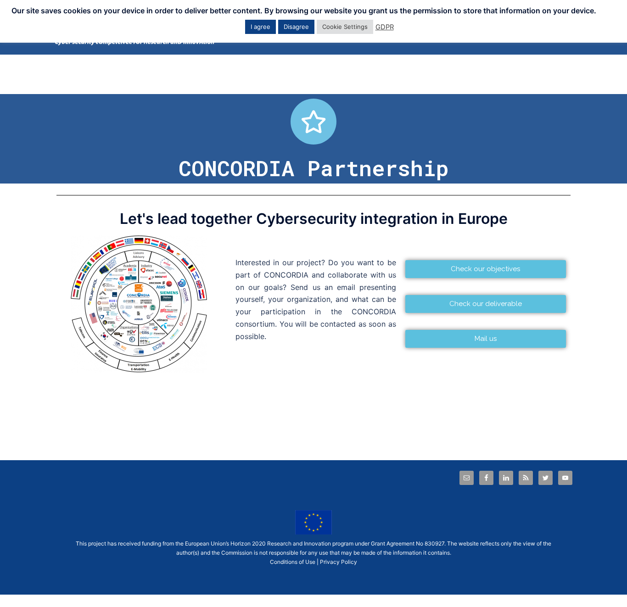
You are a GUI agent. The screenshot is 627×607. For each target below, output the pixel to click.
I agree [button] (260, 26)
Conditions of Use (292, 561)
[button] (485, 269)
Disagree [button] (296, 26)
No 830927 (430, 543)
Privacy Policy (338, 561)
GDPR (384, 27)
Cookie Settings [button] (345, 26)
